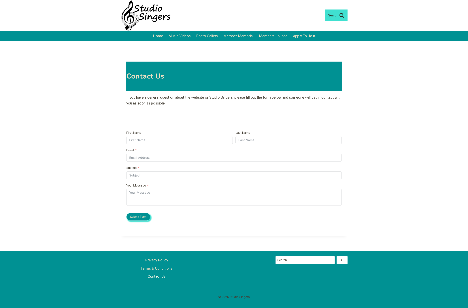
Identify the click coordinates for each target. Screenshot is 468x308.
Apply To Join (304, 36)
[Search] (342, 260)
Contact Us (156, 276)
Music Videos (180, 36)
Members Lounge (273, 36)
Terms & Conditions (156, 268)
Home (158, 36)
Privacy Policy (156, 260)
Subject (131, 168)
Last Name (242, 132)
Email (130, 150)
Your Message (136, 185)
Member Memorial (238, 36)
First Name (133, 132)
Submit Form (138, 216)
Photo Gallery (207, 36)
